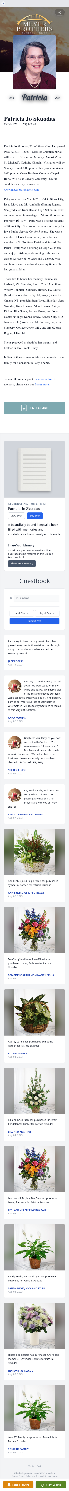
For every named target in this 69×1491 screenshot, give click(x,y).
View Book (16, 515)
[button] (34, 852)
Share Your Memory (22, 563)
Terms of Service (43, 1476)
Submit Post (34, 621)
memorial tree (44, 379)
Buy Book (35, 515)
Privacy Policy (25, 1476)
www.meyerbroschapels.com (21, 189)
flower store (42, 384)
